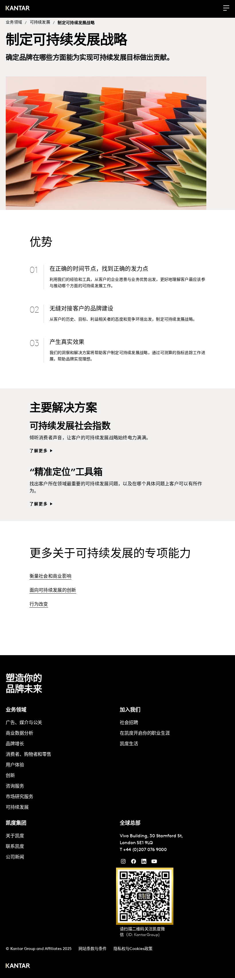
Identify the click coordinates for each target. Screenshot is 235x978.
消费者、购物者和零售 (28, 754)
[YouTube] (143, 863)
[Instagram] (123, 863)
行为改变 (39, 604)
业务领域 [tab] (16, 710)
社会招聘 (129, 723)
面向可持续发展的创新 (53, 590)
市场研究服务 (19, 797)
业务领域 (14, 22)
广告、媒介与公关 (24, 723)
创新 (10, 776)
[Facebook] (133, 863)
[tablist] (117, 816)
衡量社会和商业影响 (51, 576)
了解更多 (39, 451)
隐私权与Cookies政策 (132, 949)
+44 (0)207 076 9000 (145, 850)
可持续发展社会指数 (70, 426)
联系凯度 (15, 846)
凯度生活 (129, 744)
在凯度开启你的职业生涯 (145, 733)
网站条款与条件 (93, 949)
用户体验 (15, 765)
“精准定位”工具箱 (66, 472)
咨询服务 (15, 786)
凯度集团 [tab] (16, 823)
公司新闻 (15, 857)
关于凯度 (15, 836)
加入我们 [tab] (130, 710)
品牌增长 (15, 744)
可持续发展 (40, 22)
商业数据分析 (19, 733)
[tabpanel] (60, 765)
